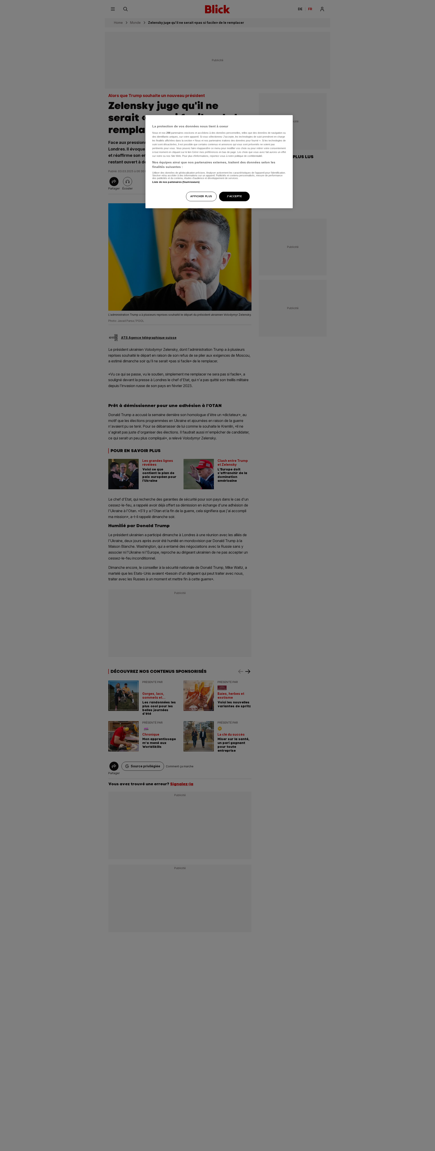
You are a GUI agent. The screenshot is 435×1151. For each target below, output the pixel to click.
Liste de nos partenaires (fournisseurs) (176, 182)
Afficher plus (201, 196)
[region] (219, 161)
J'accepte (234, 196)
